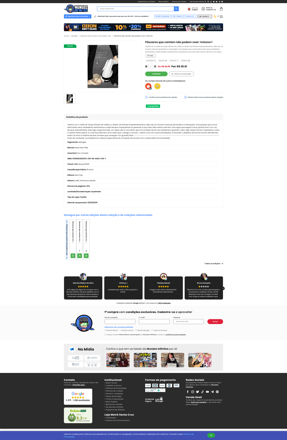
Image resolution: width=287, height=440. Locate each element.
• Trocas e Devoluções (114, 399)
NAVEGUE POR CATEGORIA (78, 16)
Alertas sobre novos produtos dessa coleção (205, 97)
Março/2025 (83, 164)
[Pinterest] (222, 1)
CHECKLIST (189, 16)
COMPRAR (156, 74)
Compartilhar (154, 106)
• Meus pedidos (163, 2)
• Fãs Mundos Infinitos (196, 2)
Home (66, 36)
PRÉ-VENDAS (177, 16)
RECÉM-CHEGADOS (163, 16)
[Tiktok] (202, 392)
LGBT (77, 180)
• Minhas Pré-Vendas (113, 404)
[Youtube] (216, 1)
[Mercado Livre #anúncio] (157, 86)
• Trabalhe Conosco (113, 385)
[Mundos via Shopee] (148, 86)
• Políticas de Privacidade (115, 388)
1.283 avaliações (164, 303)
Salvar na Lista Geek (182, 74)
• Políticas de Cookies (114, 391)
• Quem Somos (111, 383)
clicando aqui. (78, 385)
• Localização (110, 418)
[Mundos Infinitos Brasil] (76, 8)
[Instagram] (208, 1)
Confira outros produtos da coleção (163, 97)
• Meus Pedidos (111, 402)
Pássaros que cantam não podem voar (95, 36)
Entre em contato (198, 402)
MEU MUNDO (204, 16)
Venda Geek (194, 397)
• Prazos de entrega (113, 396)
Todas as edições (212, 263)
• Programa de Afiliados (115, 410)
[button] (64, 288)
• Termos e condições (114, 393)
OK (211, 435)
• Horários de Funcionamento (117, 420)
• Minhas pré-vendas (178, 2)
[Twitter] (214, 1)
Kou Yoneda (82, 153)
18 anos (90, 169)
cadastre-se (211, 10)
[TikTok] (211, 1)
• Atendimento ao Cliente (146, 2)
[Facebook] (205, 1)
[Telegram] (219, 1)
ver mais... (150, 56)
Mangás (74, 36)
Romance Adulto (88, 180)
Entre (208, 8)
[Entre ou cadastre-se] (203, 9)
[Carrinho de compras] (221, 8)
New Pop (79, 175)
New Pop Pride (81, 147)
